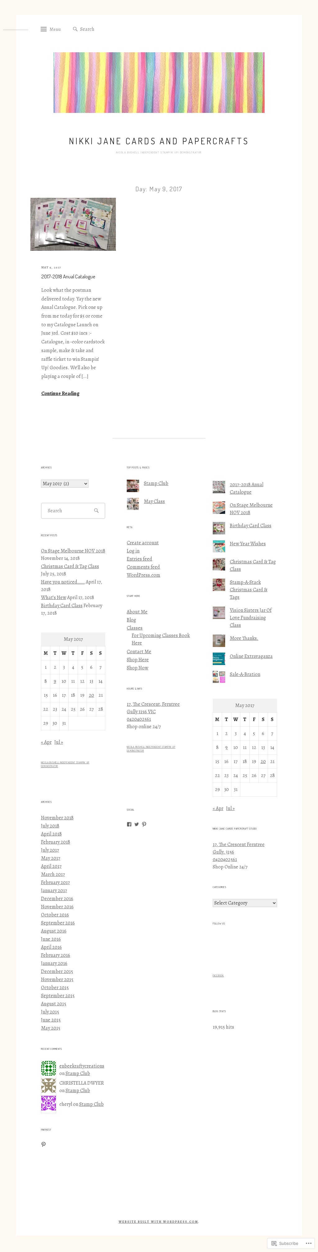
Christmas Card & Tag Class (70, 566)
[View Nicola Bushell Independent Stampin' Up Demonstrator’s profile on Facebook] (129, 824)
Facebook (218, 975)
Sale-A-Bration (245, 674)
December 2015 (57, 971)
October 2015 (55, 987)
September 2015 (58, 995)
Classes (135, 628)
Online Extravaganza (251, 656)
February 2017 (55, 882)
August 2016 (53, 931)
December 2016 (57, 898)
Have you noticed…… (63, 582)
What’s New (53, 597)
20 (91, 695)
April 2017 (51, 866)
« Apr (46, 742)
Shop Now (137, 667)
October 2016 (55, 914)
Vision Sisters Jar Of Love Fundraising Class (250, 618)
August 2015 (53, 1003)
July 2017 (50, 850)
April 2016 (51, 947)
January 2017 (54, 890)
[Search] (75, 29)
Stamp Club (78, 1073)
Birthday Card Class (62, 605)
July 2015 (50, 1011)
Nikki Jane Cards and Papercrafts (159, 141)
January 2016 (54, 963)
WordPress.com (143, 575)
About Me (137, 611)
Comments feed (143, 567)
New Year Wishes (248, 543)
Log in (133, 550)
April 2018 (51, 834)
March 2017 (53, 874)
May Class (154, 501)
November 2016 (57, 906)
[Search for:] (110, 29)
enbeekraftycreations (81, 1066)
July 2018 (50, 825)
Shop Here (138, 659)
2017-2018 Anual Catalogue (68, 276)
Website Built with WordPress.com (158, 1222)
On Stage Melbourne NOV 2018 (73, 550)
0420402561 (139, 719)
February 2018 (55, 842)
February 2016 (55, 955)
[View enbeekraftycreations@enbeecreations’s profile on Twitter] (136, 824)
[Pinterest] (43, 1144)
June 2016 (51, 939)
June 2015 (51, 1020)
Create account (143, 542)
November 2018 (57, 817)
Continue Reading (60, 393)
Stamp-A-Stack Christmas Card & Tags (248, 590)
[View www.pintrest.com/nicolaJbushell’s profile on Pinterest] (144, 824)
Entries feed (139, 559)
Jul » (58, 742)
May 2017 (50, 858)
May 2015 (50, 1028)
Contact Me (139, 651)
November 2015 (57, 979)
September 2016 (58, 922)
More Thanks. (244, 638)
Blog (131, 620)
